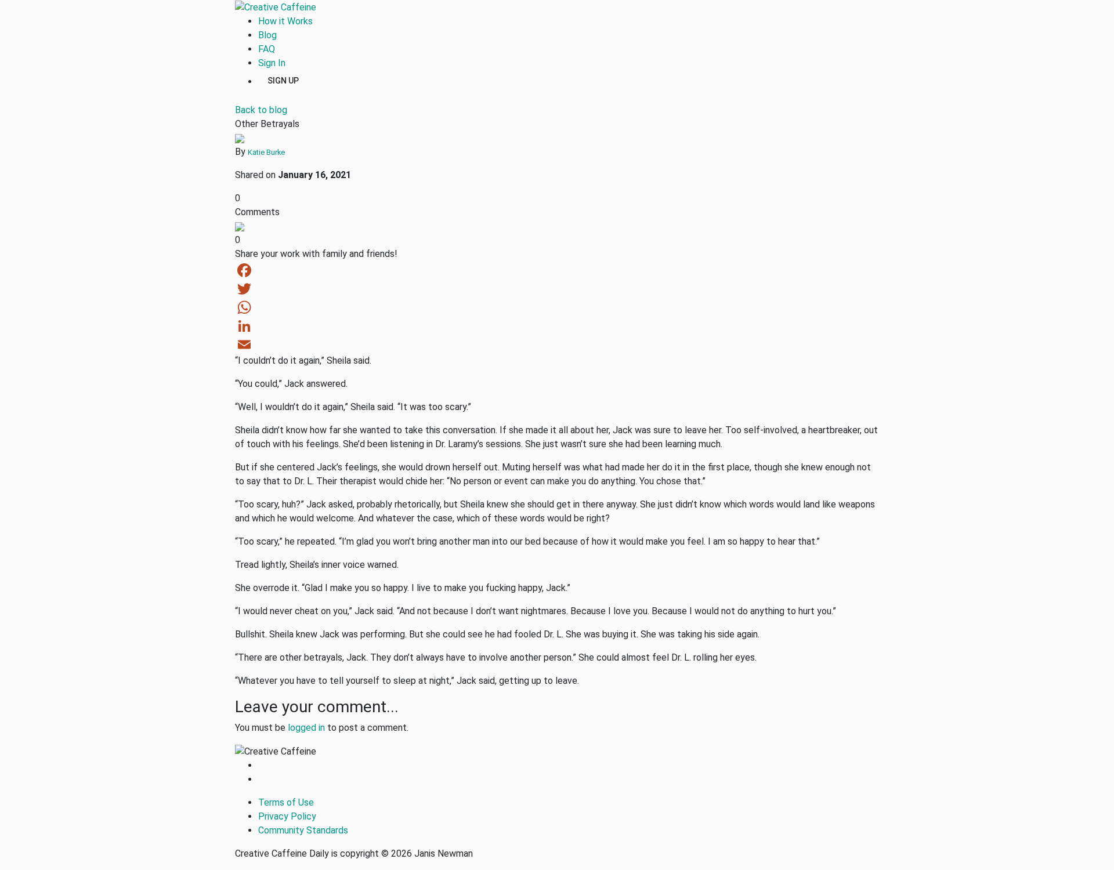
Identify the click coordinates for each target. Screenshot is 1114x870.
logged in (306, 727)
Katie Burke (266, 152)
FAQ (266, 49)
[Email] (557, 344)
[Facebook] (557, 270)
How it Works (285, 21)
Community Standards (303, 830)
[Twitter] (557, 289)
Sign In (271, 62)
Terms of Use (286, 802)
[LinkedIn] (557, 326)
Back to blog (261, 109)
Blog (267, 35)
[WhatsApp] (557, 307)
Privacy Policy (287, 816)
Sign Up (283, 80)
